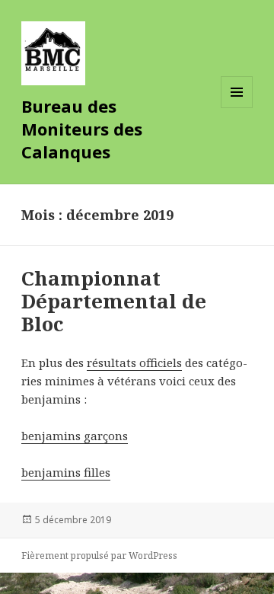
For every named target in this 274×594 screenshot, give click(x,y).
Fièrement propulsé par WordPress (99, 555)
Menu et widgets (237, 107)
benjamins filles (65, 472)
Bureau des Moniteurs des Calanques (81, 128)
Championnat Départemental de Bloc (113, 300)
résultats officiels (134, 362)
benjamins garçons (74, 435)
